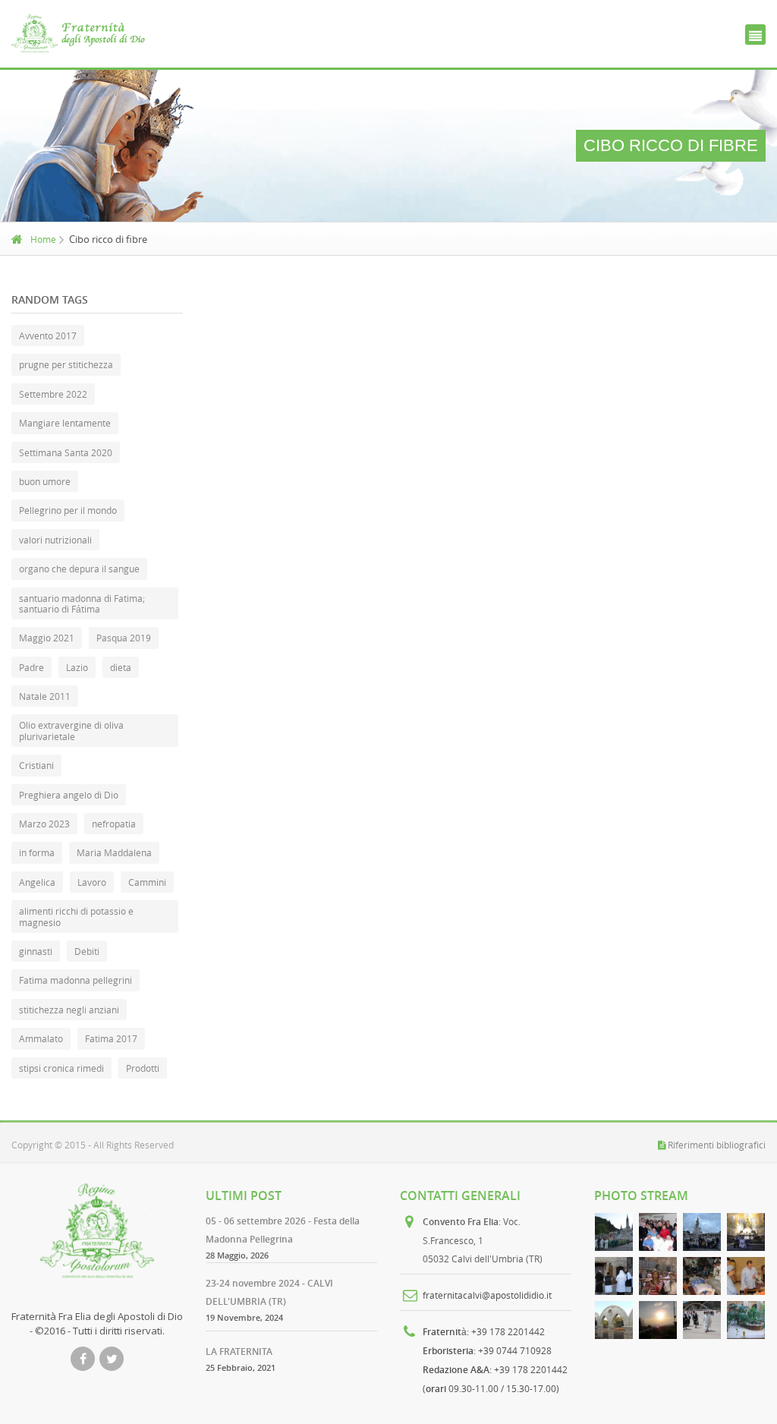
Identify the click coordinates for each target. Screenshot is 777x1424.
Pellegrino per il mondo (68, 510)
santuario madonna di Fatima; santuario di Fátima (82, 603)
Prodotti (142, 1068)
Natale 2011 (45, 696)
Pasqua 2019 (123, 638)
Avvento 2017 (48, 335)
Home (43, 239)
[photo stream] (614, 1232)
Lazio (77, 667)
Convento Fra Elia (461, 1221)
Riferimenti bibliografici (717, 1145)
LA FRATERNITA (239, 1351)
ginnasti (35, 951)
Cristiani (36, 765)
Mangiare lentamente (65, 423)
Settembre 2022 (53, 394)
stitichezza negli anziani (69, 1009)
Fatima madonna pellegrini (75, 980)
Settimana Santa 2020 (65, 452)
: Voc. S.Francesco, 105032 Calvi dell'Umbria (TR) (483, 1240)
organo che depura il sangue (79, 568)
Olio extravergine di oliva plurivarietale (71, 730)
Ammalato (41, 1038)
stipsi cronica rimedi (61, 1068)
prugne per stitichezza (66, 364)
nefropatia (114, 824)
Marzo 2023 (44, 824)
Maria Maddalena (114, 852)
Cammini (147, 882)
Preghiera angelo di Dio (68, 795)
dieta (120, 667)
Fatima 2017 (111, 1038)
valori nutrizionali (55, 540)
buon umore (45, 481)
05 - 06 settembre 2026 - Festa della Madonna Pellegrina (283, 1230)
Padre (31, 667)
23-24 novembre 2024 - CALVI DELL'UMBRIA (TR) (269, 1292)
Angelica (37, 882)
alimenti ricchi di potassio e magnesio (76, 916)
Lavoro (91, 882)
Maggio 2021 (46, 638)
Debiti (86, 951)
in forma (37, 852)
